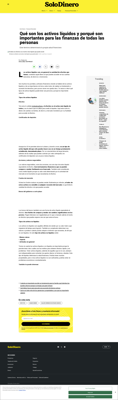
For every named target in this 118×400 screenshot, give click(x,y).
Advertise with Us (21, 377)
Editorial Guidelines (43, 377)
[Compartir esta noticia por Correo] (52, 67)
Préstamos (102, 110)
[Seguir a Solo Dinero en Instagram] (64, 347)
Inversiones (102, 96)
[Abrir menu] (8, 4)
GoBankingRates (37, 106)
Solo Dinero (22, 29)
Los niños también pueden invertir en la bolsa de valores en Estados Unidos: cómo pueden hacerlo (103, 103)
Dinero (51, 10)
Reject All (90, 392)
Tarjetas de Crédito (12, 361)
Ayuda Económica (102, 138)
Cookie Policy (22, 390)
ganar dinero (33, 303)
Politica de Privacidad (32, 377)
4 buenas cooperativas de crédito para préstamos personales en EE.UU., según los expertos (103, 117)
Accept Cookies (90, 396)
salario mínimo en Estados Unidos (51, 303)
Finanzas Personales (70, 10)
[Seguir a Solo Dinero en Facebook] (58, 347)
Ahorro (44, 10)
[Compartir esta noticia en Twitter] (46, 67)
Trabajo (59, 10)
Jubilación (10, 367)
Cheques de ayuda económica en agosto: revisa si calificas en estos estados (103, 144)
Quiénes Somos (12, 377)
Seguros (101, 83)
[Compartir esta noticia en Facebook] (40, 67)
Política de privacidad (48, 328)
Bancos (35, 364)
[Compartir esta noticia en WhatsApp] (34, 67)
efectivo (22, 303)
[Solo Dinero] (62, 4)
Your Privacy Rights (90, 388)
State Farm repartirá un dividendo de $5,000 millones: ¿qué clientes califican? (104, 89)
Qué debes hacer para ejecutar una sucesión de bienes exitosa (40, 288)
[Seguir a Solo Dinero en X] (61, 347)
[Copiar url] (57, 67)
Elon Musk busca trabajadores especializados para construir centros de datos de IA (104, 130)
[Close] (115, 392)
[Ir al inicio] (14, 347)
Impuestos (35, 361)
